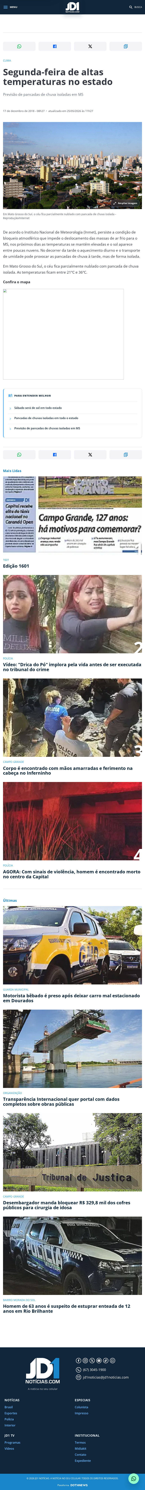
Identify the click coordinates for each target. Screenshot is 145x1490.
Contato (80, 1455)
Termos (80, 1442)
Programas (12, 1442)
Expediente (83, 1461)
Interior (10, 1425)
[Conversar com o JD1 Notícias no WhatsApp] (133, 1478)
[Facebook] (78, 1360)
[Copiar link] (126, 46)
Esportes (11, 1413)
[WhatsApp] (112, 1360)
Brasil (9, 1407)
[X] (92, 1360)
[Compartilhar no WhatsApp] (19, 46)
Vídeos (9, 1448)
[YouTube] (99, 1360)
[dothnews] (79, 1485)
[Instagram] (85, 1360)
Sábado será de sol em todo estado (38, 408)
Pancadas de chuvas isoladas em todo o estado (46, 418)
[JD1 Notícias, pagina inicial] (72, 7)
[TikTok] (105, 1360)
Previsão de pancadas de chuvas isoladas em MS (47, 428)
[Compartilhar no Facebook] (55, 46)
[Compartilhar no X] (90, 46)
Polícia (9, 1419)
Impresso (81, 1413)
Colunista (81, 1407)
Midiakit (80, 1448)
